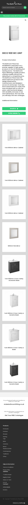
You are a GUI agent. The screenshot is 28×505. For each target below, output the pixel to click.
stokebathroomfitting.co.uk (14, 404)
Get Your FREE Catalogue (14, 415)
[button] (1, 12)
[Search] (25, 7)
